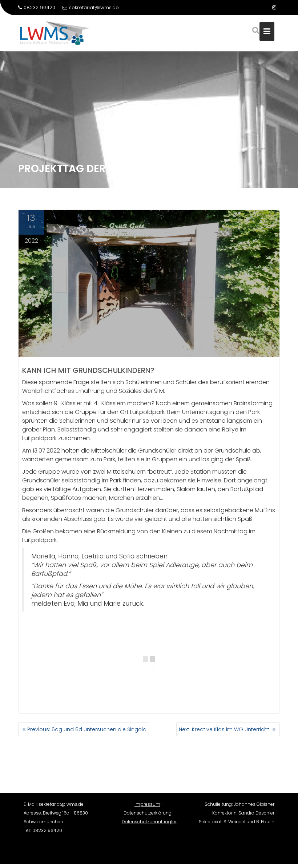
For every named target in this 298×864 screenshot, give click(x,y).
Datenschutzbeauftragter (149, 822)
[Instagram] (274, 7)
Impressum (147, 804)
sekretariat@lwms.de (94, 7)
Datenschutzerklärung (148, 813)
